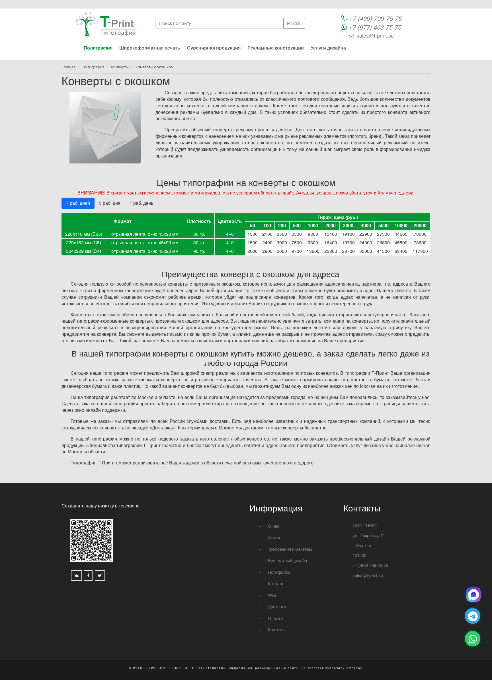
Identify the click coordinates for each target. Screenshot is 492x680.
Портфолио (279, 572)
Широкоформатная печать (149, 47)
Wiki (272, 595)
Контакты (277, 629)
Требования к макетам (290, 549)
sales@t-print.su (375, 35)
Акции (274, 537)
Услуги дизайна (328, 47)
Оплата (275, 618)
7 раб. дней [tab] (78, 203)
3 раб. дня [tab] (109, 203)
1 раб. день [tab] (141, 203)
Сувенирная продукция (214, 47)
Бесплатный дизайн (287, 560)
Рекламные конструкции (275, 47)
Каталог (275, 583)
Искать (294, 23)
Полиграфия (98, 47)
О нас (273, 526)
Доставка (277, 606)
